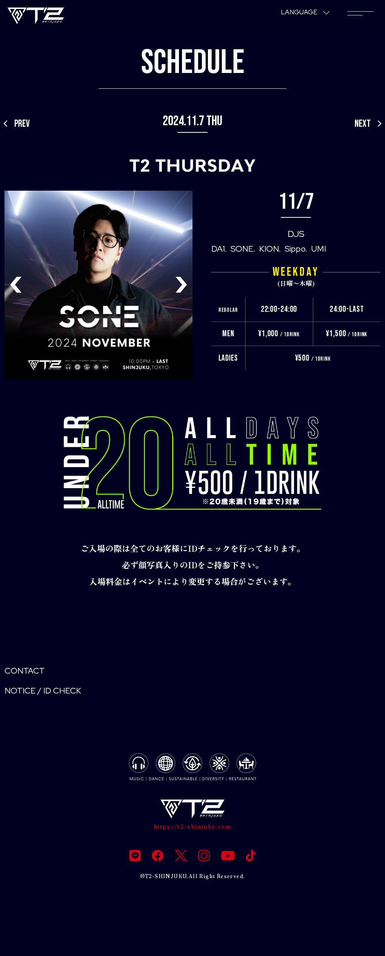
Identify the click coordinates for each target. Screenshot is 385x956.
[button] (181, 284)
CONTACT (25, 670)
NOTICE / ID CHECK (43, 690)
